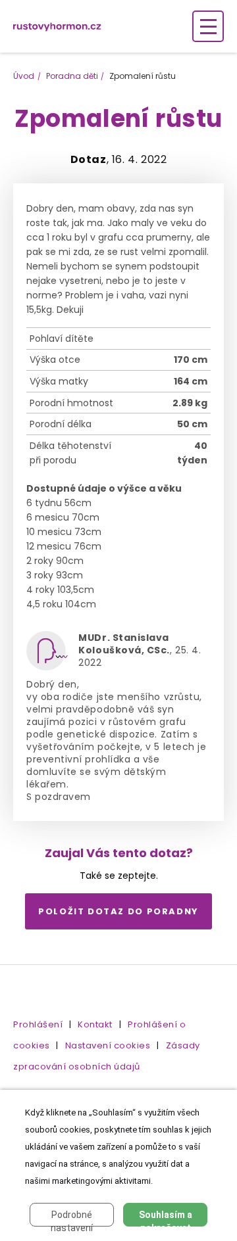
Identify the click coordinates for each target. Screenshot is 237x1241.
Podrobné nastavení (72, 1218)
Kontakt (95, 1024)
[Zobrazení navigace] (208, 26)
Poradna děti (72, 76)
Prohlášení (38, 1024)
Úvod (23, 76)
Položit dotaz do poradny (118, 911)
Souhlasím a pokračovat (165, 1218)
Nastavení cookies (108, 1045)
